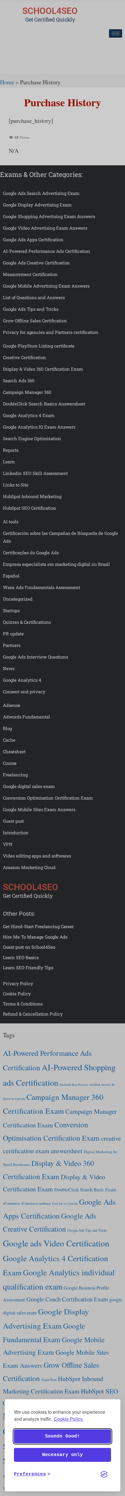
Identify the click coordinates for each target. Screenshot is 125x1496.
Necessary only (62, 1454)
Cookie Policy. (68, 1418)
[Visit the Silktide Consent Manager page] (104, 1474)
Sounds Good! (62, 1436)
